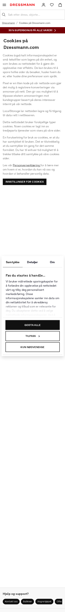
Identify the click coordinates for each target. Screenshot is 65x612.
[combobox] (35, 14)
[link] (43, 5)
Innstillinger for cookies (25, 181)
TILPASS (30, 336)
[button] (11, 601)
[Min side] (43, 5)
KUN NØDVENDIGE (32, 347)
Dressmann (8, 23)
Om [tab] (52, 262)
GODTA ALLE (32, 324)
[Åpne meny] (4, 5)
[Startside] (23, 4)
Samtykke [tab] (12, 262)
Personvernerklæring (26, 165)
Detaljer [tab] (32, 262)
